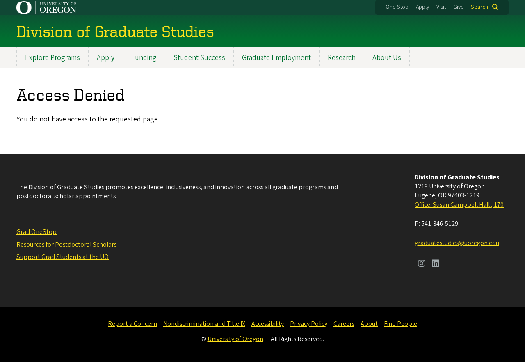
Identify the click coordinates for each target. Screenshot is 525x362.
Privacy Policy (308, 323)
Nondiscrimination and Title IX (204, 323)
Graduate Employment (276, 58)
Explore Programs (52, 58)
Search (479, 7)
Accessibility (267, 323)
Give (458, 7)
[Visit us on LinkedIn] (436, 264)
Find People (400, 323)
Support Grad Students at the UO (62, 256)
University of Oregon (235, 339)
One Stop (397, 7)
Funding (144, 58)
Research (342, 58)
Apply (422, 7)
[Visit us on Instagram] (422, 264)
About (369, 323)
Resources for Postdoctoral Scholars (66, 244)
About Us (386, 58)
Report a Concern (132, 323)
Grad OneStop (36, 231)
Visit (441, 7)
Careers (343, 323)
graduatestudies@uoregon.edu (457, 242)
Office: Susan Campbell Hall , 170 (459, 204)
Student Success (199, 58)
